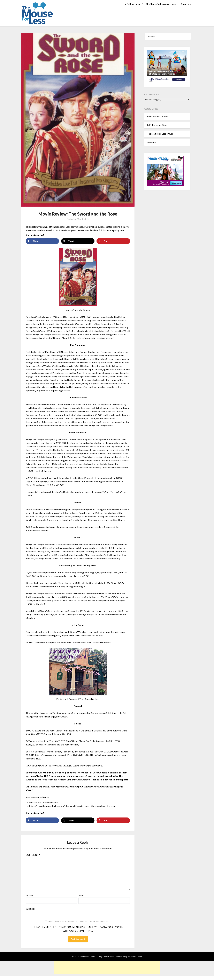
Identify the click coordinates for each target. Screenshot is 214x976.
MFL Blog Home (132, 4)
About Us (186, 4)
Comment (33, 854)
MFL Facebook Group (157, 125)
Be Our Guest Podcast (158, 116)
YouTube (151, 142)
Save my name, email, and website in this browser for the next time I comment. (78, 921)
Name (30, 895)
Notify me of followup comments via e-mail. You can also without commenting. (80, 929)
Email (82, 895)
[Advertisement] (107, 967)
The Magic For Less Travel (160, 133)
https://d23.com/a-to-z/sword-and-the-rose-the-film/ (52, 744)
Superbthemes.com (133, 956)
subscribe (118, 927)
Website (31, 908)
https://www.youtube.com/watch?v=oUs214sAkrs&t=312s (64, 755)
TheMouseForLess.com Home (161, 4)
